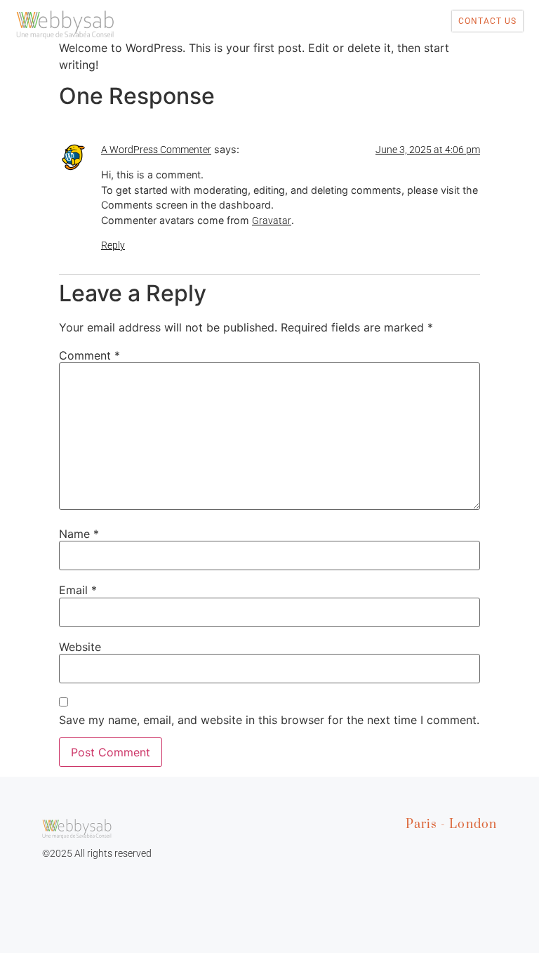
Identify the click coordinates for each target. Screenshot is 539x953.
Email (78, 590)
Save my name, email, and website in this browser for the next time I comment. (269, 719)
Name (79, 533)
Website (80, 646)
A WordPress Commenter (156, 149)
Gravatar (271, 220)
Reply (113, 245)
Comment (89, 355)
